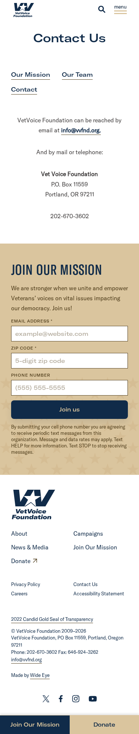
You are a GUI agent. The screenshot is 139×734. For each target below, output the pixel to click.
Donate (22, 561)
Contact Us (85, 584)
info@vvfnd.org (26, 659)
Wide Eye (40, 675)
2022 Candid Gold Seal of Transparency (52, 619)
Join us (69, 409)
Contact (24, 89)
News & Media (30, 547)
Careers (19, 593)
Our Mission (30, 74)
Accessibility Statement (98, 593)
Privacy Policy (25, 584)
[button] (102, 9)
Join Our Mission (95, 547)
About (19, 533)
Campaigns (88, 533)
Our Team (77, 74)
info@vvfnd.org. (81, 130)
